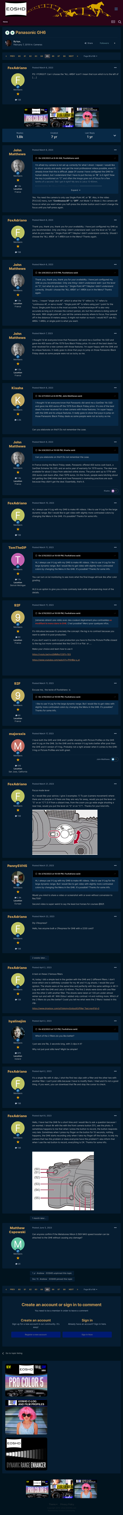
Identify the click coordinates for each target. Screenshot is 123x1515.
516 (19, 765)
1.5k (19, 186)
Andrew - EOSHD (45, 1273)
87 (59, 56)
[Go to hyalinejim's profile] (18, 1033)
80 (19, 56)
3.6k (18, 420)
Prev (12, 56)
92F (17, 605)
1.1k (19, 579)
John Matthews (17, 152)
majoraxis (17, 734)
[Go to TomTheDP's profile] (18, 560)
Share (89, 43)
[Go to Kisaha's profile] (18, 400)
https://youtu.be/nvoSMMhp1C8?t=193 (51, 654)
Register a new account (36, 1334)
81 (25, 56)
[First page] (6, 56)
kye (18, 41)
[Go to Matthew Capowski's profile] (18, 1244)
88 (64, 56)
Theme (52, 1504)
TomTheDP (17, 548)
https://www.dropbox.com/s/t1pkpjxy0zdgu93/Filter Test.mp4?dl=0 (65, 1008)
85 (47, 56)
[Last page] (77, 56)
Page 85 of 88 (90, 56)
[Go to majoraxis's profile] (18, 746)
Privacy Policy (67, 1504)
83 (36, 56)
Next (71, 56)
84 (41, 56)
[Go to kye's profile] (8, 43)
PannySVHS (17, 866)
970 (19, 1053)
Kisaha (17, 388)
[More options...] (115, 68)
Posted (42, 67)
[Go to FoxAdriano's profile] (18, 80)
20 (18, 1264)
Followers (104, 43)
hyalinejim (17, 1021)
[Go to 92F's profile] (18, 617)
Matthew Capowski (17, 1230)
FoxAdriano (17, 68)
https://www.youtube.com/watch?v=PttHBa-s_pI (56, 660)
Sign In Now (87, 1334)
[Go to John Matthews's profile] (18, 166)
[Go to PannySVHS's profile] (18, 878)
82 (30, 56)
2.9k (18, 897)
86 (53, 56)
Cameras (37, 44)
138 (19, 99)
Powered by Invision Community (61, 1510)
